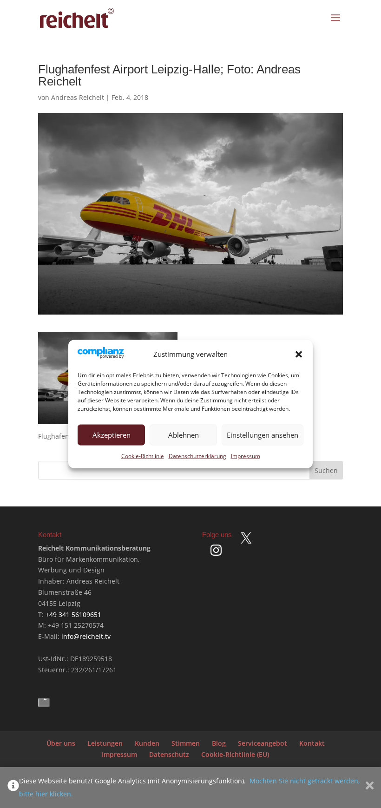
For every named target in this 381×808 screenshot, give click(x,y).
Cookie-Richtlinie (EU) (235, 754)
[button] (298, 354)
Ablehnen (183, 435)
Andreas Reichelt (77, 97)
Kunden (147, 743)
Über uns (60, 743)
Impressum (245, 456)
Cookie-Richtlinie (142, 456)
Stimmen (185, 743)
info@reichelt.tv (86, 636)
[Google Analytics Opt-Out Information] (13, 787)
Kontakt (312, 743)
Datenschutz (169, 754)
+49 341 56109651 (73, 614)
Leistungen (105, 743)
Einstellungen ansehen (262, 435)
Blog (219, 743)
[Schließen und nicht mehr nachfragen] (370, 787)
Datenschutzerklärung (197, 456)
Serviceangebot (262, 743)
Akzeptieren (111, 435)
